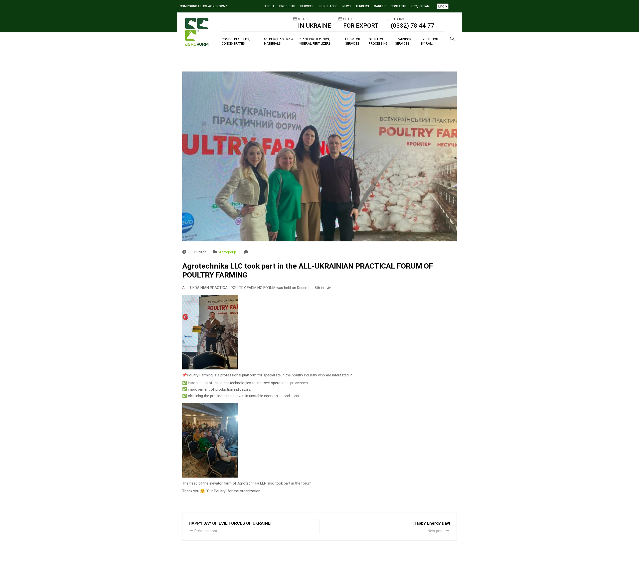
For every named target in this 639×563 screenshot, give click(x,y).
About (269, 6)
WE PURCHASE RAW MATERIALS (278, 41)
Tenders (362, 6)
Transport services (404, 41)
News (346, 6)
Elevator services (352, 41)
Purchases (328, 6)
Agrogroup (227, 252)
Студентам (420, 6)
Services (307, 6)
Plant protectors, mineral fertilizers (315, 41)
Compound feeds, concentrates (236, 41)
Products (287, 6)
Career (380, 6)
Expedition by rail (429, 41)
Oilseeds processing (378, 41)
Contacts (398, 6)
